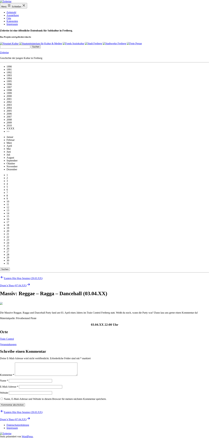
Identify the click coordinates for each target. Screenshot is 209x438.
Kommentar (7, 374)
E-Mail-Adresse (9, 386)
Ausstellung (13, 15)
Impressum (12, 24)
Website (4, 392)
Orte (9, 18)
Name (4, 380)
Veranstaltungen (8, 344)
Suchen (4, 269)
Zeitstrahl (11, 12)
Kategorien (12, 21)
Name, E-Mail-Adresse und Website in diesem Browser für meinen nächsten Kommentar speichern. (55, 399)
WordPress (27, 436)
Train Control (7, 338)
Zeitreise (4, 52)
